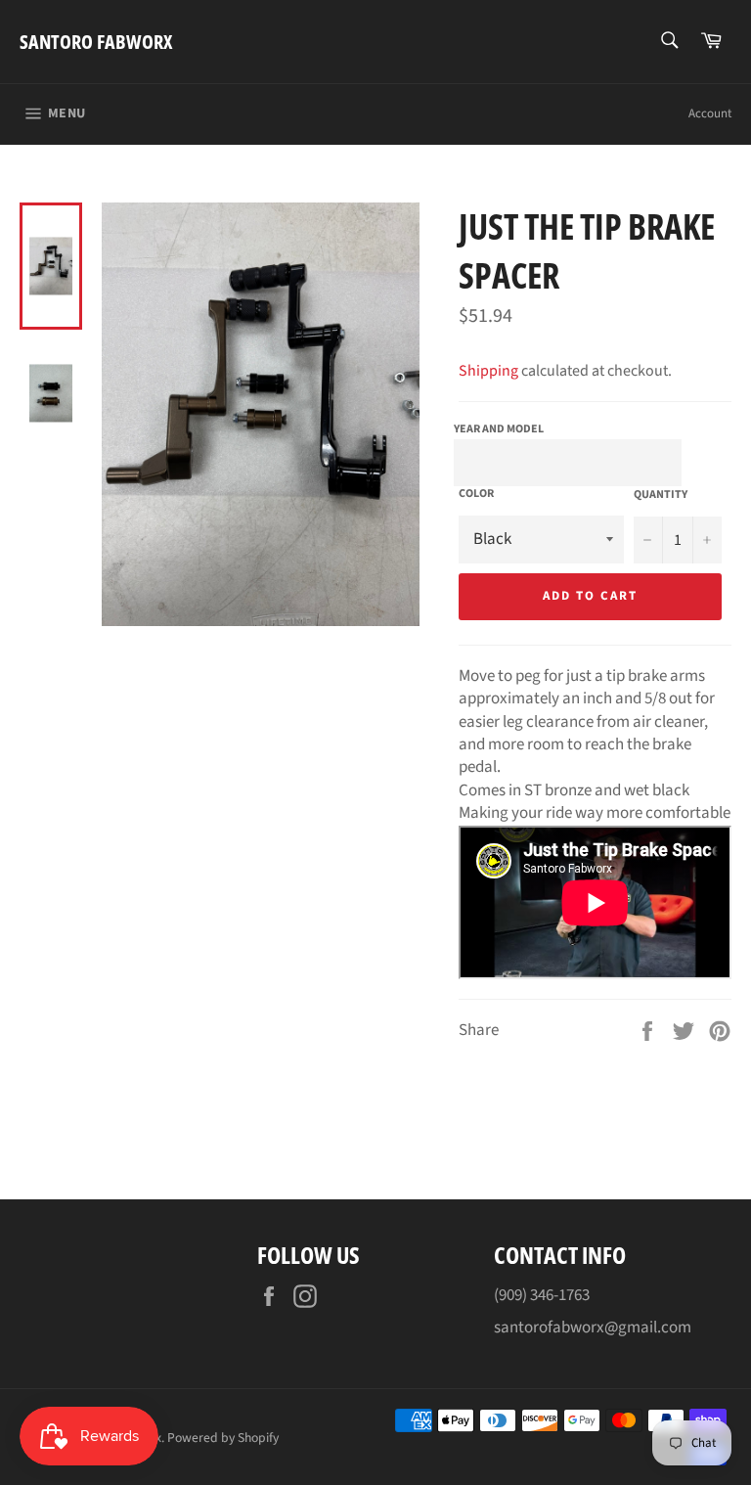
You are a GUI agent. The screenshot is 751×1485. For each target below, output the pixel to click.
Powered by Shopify (223, 1437)
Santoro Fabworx (96, 41)
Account (709, 113)
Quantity (660, 495)
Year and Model (499, 429)
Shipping (488, 371)
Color (476, 494)
